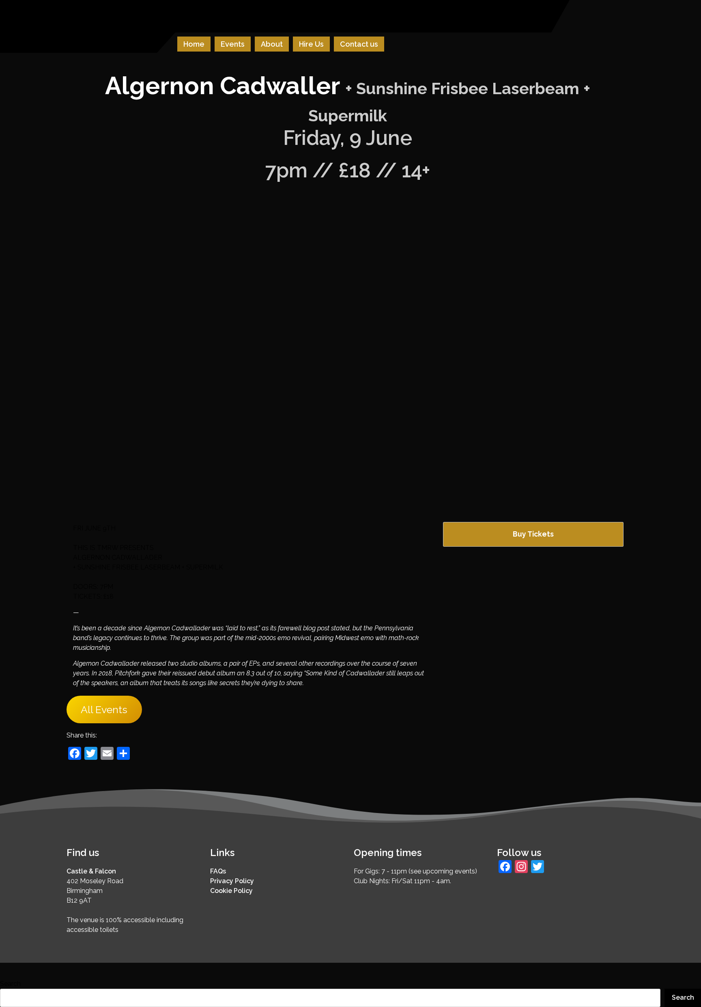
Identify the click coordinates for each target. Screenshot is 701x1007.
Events (233, 44)
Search (10, 984)
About (272, 44)
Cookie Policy (231, 891)
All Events (104, 709)
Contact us (359, 44)
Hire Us (311, 44)
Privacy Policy (232, 881)
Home (193, 44)
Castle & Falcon (91, 871)
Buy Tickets (533, 534)
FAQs (218, 871)
